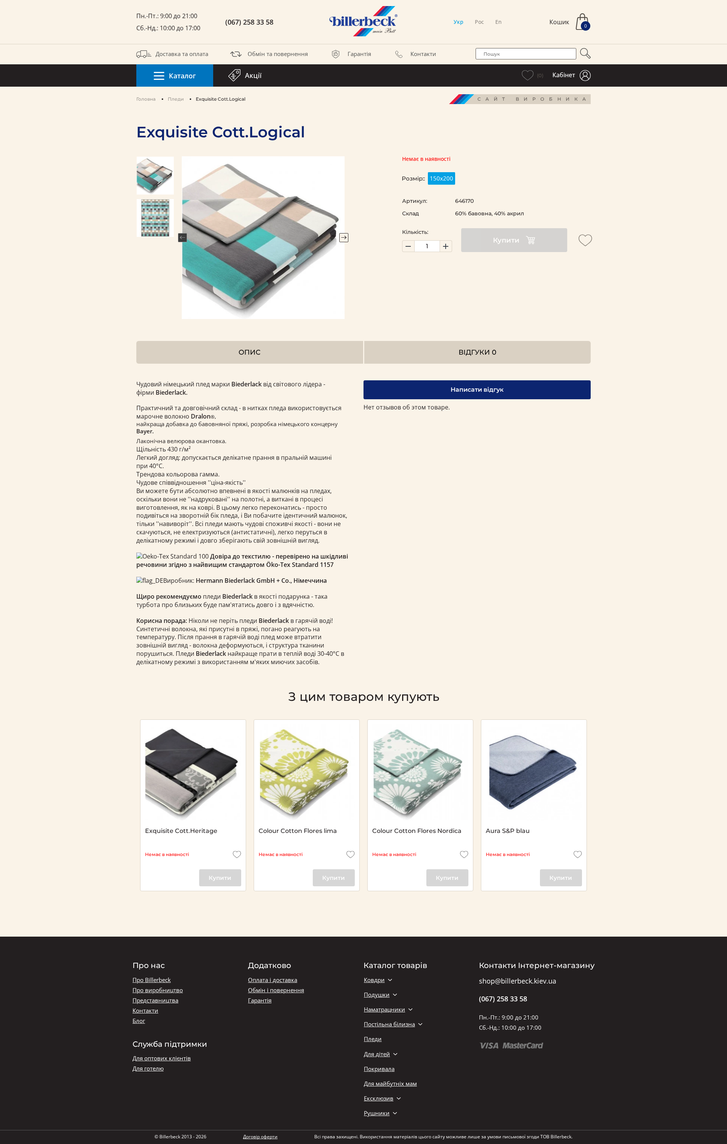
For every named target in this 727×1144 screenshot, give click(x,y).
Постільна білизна (389, 1024)
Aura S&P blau (508, 830)
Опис (250, 352)
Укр (458, 21)
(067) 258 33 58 (249, 22)
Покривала (379, 1069)
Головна (146, 99)
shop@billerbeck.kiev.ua (517, 981)
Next (343, 237)
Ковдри (374, 980)
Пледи (176, 99)
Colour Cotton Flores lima (298, 830)
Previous (182, 237)
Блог (139, 1021)
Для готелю (148, 1068)
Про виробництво (158, 990)
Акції (253, 75)
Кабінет (563, 75)
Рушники (377, 1113)
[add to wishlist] (585, 240)
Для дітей (377, 1054)
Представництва (155, 1000)
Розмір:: (413, 178)
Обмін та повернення (278, 54)
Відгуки (477, 352)
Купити (506, 240)
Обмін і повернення (276, 990)
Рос (479, 21)
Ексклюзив (378, 1098)
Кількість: (415, 232)
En (498, 21)
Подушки (377, 994)
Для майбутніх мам (390, 1083)
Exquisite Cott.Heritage (181, 830)
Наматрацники (384, 1009)
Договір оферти (260, 1136)
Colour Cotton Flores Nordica (417, 830)
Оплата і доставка (272, 980)
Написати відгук (477, 389)
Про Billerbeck (152, 980)
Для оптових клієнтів (162, 1058)
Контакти (423, 54)
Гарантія (359, 54)
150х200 (441, 178)
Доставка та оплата (182, 54)
